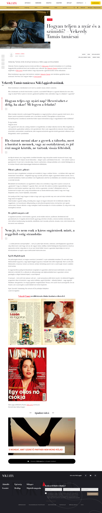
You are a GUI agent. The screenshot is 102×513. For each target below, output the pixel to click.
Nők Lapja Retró (96, 54)
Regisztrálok (97, 7)
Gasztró (59, 3)
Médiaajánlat (73, 504)
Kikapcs (48, 3)
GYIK (82, 504)
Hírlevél (83, 7)
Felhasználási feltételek (37, 504)
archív (83, 54)
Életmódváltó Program (13, 7)
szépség (26, 7)
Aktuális (27, 3)
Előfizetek (95, 3)
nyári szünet (37, 76)
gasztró (65, 7)
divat (36, 7)
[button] (86, 3)
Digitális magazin (82, 3)
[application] (41, 436)
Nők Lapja (12, 3)
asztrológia (46, 7)
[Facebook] (77, 7)
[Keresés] (74, 7)
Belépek (90, 7)
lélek (56, 7)
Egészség (38, 3)
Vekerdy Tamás (19, 53)
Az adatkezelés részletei (73, 497)
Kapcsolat (62, 504)
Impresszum (22, 504)
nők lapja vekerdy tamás (84, 57)
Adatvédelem (52, 504)
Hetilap (69, 3)
